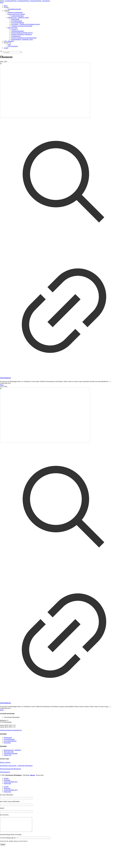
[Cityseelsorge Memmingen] (25, 1)
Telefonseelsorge (5, 772)
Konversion (7, 742)
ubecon (32, 775)
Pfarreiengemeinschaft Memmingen (10, 769)
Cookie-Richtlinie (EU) (11, 782)
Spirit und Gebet (8, 752)
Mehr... (2, 385)
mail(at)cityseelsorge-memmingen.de (11, 730)
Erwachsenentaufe (9, 739)
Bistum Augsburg (5, 762)
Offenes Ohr (7, 755)
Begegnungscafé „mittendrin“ (12, 750)
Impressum (7, 780)
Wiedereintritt (8, 737)
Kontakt (6, 778)
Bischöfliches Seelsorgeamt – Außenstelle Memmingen (16, 765)
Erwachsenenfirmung (10, 741)
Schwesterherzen (5, 378)
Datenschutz (7, 783)
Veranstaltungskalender (10, 753)
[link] (21, 52)
